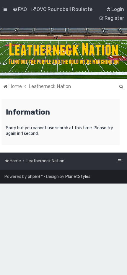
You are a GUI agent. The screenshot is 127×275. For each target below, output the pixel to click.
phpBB (34, 176)
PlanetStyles (77, 176)
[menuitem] (20, 9)
